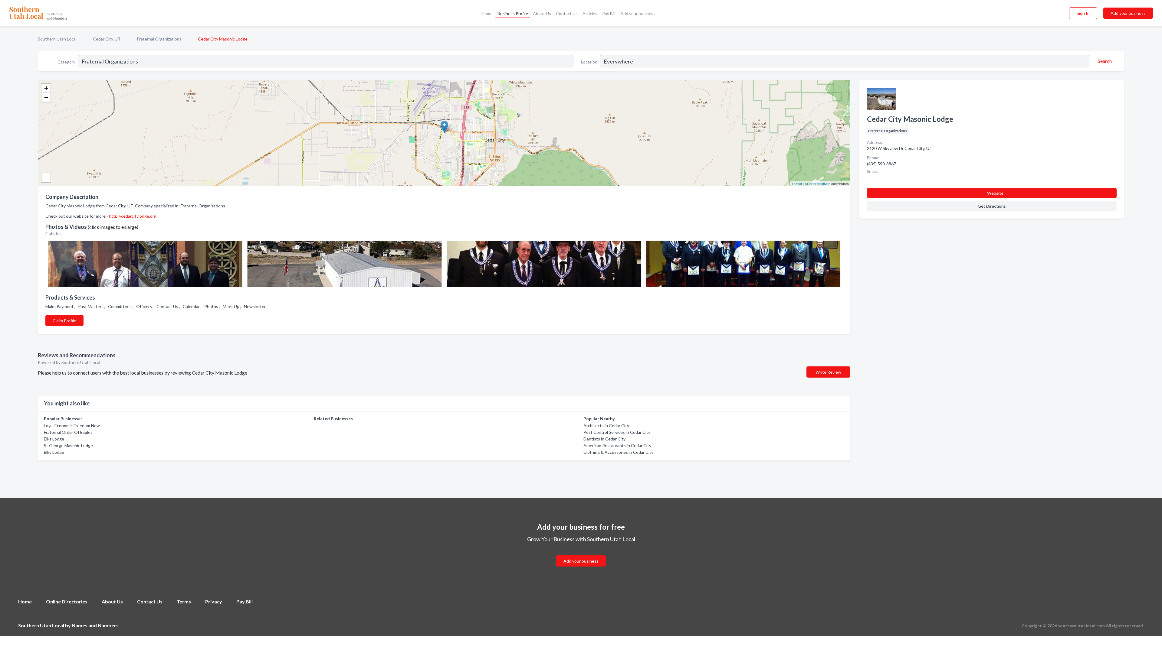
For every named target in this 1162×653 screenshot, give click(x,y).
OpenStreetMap (818, 183)
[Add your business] (581, 554)
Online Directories (66, 601)
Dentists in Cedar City (604, 438)
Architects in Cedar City (606, 425)
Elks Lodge (54, 438)
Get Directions (992, 206)
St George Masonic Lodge (68, 445)
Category (66, 61)
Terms (184, 601)
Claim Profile (64, 320)
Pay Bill (608, 13)
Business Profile (512, 13)
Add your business (637, 13)
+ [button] (46, 88)
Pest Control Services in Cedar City (616, 432)
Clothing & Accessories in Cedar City (618, 452)
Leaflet (797, 183)
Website (995, 193)
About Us (542, 13)
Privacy (213, 601)
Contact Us (567, 13)
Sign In (1083, 13)
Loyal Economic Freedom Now (72, 425)
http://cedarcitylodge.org (132, 216)
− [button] (46, 97)
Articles (590, 13)
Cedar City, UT (107, 38)
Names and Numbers (95, 625)
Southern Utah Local (57, 38)
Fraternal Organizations (159, 38)
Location (589, 61)
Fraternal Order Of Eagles (68, 432)
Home (487, 13)
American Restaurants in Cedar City (617, 445)
